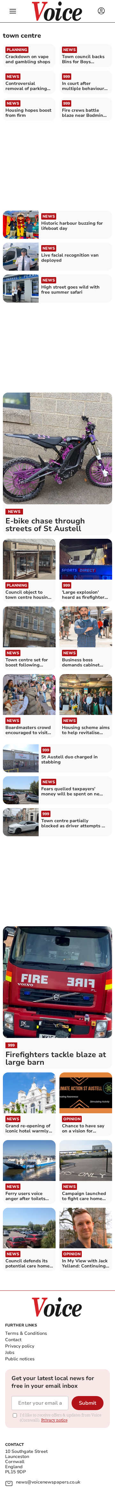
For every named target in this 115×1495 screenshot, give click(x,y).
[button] (12, 11)
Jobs (9, 1352)
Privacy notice (54, 1420)
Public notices (19, 1359)
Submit (87, 1403)
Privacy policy (19, 1346)
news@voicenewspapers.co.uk (48, 1482)
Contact (13, 1340)
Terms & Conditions (26, 1333)
